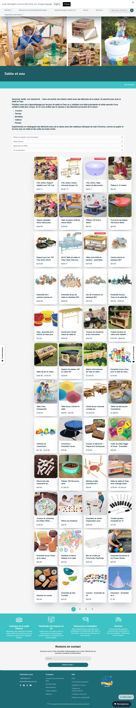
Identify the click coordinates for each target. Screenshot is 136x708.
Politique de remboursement (77, 690)
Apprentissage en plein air (64, 10)
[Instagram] (27, 685)
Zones (85, 10)
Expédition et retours (79, 685)
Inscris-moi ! (68, 665)
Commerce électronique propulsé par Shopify (76, 704)
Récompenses (51, 687)
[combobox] (121, 10)
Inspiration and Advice (13, 14)
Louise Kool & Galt (57, 704)
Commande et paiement (80, 682)
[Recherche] (132, 10)
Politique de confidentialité (81, 697)
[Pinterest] (24, 685)
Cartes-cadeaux (51, 691)
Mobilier (7, 10)
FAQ (73, 678)
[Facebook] (21, 685)
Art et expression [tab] (19, 150)
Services (99, 10)
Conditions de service (79, 694)
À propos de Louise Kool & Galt (55, 680)
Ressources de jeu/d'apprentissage (33, 10)
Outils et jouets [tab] (18, 141)
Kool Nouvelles (51, 684)
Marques (49, 694)
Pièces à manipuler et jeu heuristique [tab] (25, 137)
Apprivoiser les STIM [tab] (20, 146)
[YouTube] (31, 685)
